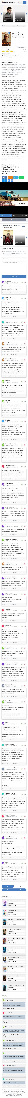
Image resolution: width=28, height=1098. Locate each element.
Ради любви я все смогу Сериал (16, 938)
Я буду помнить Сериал (14, 929)
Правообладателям (10, 1095)
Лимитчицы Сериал (13, 910)
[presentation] (1, 14)
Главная (6, 26)
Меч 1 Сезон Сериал (13, 957)
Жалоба (15, 220)
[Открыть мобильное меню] (24, 2)
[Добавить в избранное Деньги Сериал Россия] (9, 33)
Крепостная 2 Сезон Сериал (16, 919)
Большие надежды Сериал (15, 966)
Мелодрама (13, 26)
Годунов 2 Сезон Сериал (15, 976)
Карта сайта (19, 1095)
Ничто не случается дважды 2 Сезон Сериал (16, 948)
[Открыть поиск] (16, 2)
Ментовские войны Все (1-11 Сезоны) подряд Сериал (16, 901)
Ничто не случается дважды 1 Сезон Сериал (16, 985)
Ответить (4, 292)
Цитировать (13, 292)
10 (14, 51)
